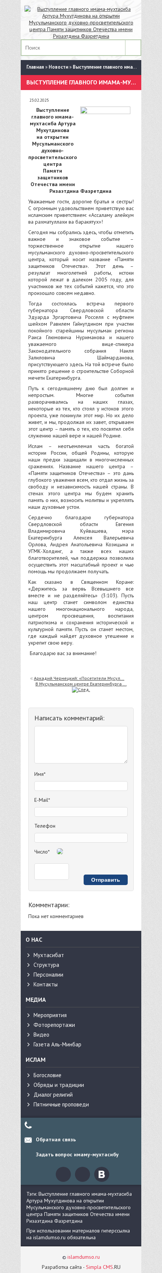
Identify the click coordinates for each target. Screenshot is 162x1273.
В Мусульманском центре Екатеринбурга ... (81, 684)
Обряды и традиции (59, 1084)
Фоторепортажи (54, 1024)
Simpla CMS (99, 1267)
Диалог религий (53, 1094)
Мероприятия (50, 1015)
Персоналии (48, 974)
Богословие (47, 1075)
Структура (46, 964)
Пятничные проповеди (61, 1104)
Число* (42, 851)
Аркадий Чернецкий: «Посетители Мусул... (79, 678)
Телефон (44, 825)
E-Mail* (42, 800)
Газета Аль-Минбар (57, 1044)
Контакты (46, 984)
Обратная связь (56, 1139)
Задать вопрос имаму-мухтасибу (77, 1154)
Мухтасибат (49, 955)
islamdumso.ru (83, 1256)
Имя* (40, 774)
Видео (41, 1034)
